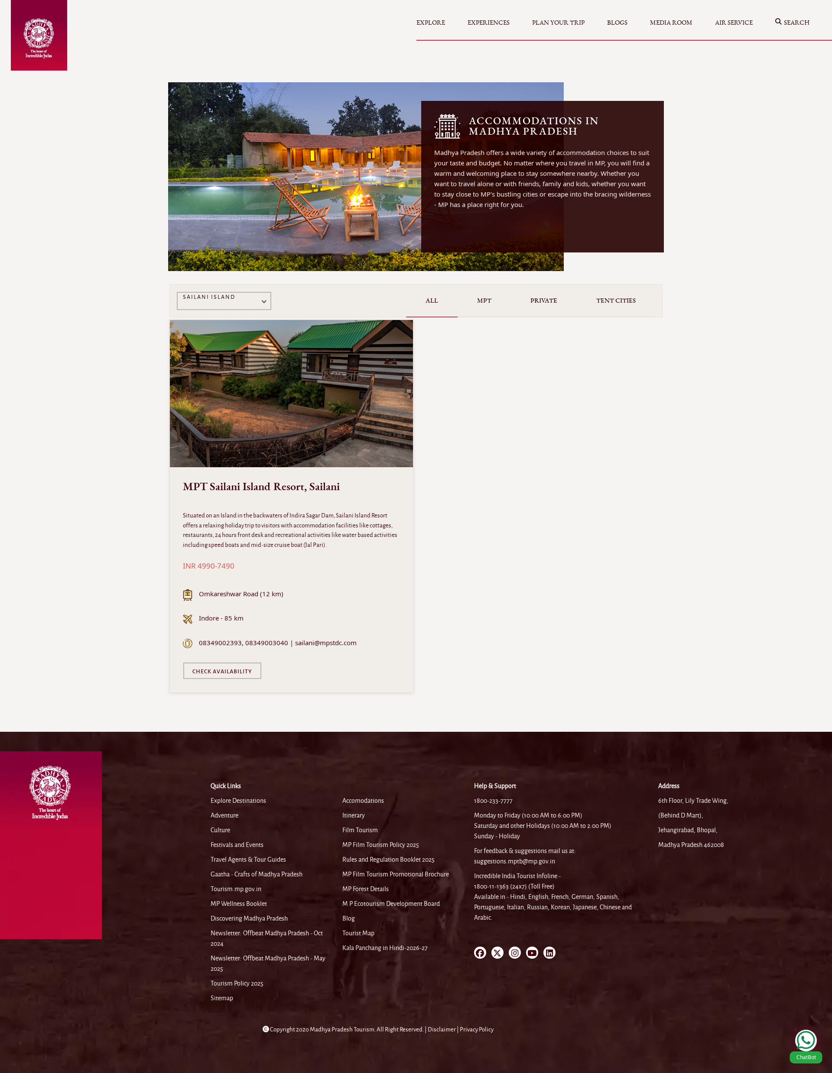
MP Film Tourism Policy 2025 (380, 844)
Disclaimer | (444, 1029)
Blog (348, 918)
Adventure (224, 815)
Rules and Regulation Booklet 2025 (388, 859)
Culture (220, 830)
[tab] (432, 300)
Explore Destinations (238, 800)
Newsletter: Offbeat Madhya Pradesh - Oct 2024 (267, 938)
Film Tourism (360, 830)
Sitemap (222, 998)
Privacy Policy (477, 1029)
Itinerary (353, 815)
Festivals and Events (237, 844)
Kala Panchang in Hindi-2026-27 (385, 947)
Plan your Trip (558, 22)
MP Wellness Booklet (239, 903)
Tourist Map (358, 933)
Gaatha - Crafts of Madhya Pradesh (256, 874)
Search (796, 22)
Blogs (617, 22)
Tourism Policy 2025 (237, 983)
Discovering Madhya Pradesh (249, 918)
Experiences (489, 22)
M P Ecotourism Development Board (391, 903)
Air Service (734, 22)
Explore (430, 22)
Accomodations (363, 800)
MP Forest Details (365, 889)
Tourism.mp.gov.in (236, 889)
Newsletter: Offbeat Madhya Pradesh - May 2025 (268, 963)
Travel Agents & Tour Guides (248, 859)
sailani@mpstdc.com (326, 642)
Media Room (671, 22)
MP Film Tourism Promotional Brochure (395, 874)
